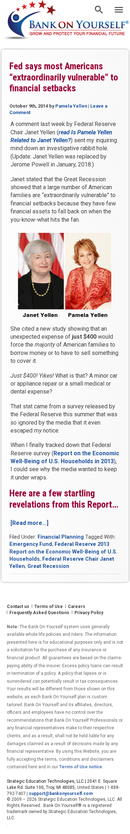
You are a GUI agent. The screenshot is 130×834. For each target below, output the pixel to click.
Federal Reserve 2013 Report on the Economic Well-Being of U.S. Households (63, 551)
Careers (76, 606)
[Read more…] (29, 523)
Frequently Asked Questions (39, 612)
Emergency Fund (30, 544)
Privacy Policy (88, 612)
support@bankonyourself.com (61, 793)
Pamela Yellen (71, 106)
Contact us (18, 606)
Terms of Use (48, 606)
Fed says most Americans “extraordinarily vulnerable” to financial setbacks (63, 77)
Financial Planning (61, 537)
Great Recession (48, 566)
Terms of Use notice (80, 766)
